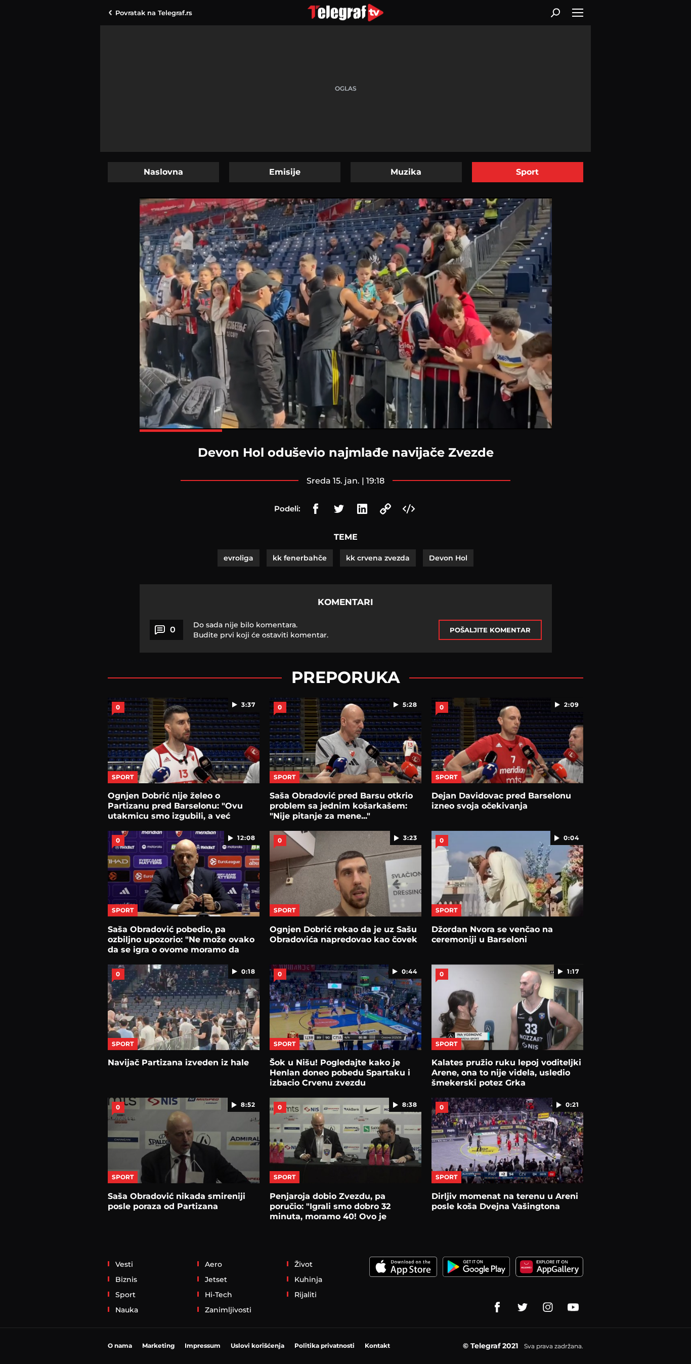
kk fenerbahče (300, 558)
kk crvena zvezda (378, 558)
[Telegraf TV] (573, 1307)
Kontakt (377, 1345)
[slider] (346, 430)
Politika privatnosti (324, 1345)
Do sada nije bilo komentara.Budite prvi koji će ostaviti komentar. (260, 629)
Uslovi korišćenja (257, 1345)
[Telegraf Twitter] (522, 1307)
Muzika (406, 172)
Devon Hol (448, 558)
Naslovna (163, 172)
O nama (120, 1345)
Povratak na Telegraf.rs (153, 13)
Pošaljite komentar (490, 630)
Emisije (284, 172)
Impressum (203, 1345)
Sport (527, 172)
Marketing (158, 1345)
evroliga (238, 558)
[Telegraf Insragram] (548, 1307)
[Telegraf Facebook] (497, 1307)
